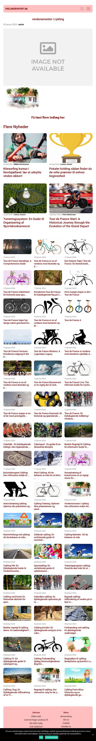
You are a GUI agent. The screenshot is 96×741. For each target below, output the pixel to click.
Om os (66, 720)
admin (21, 24)
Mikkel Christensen (21, 164)
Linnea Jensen (66, 164)
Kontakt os (66, 726)
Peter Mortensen (69, 215)
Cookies (66, 723)
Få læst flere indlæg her (48, 117)
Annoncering (66, 716)
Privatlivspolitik (51, 737)
